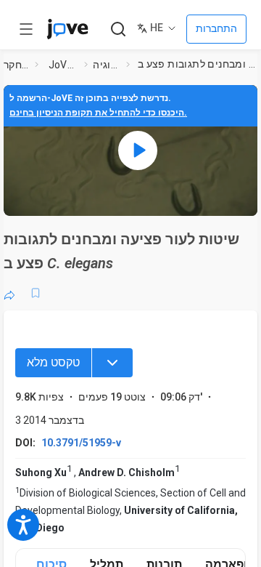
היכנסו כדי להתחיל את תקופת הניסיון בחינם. (98, 113)
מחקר (16, 65)
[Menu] (112, 362)
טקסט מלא (53, 362)
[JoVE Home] (67, 29)
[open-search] (117, 29)
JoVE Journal (64, 65)
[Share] (9, 293)
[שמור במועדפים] (35, 293)
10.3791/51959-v (81, 443)
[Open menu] (26, 29)
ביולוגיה (106, 65)
